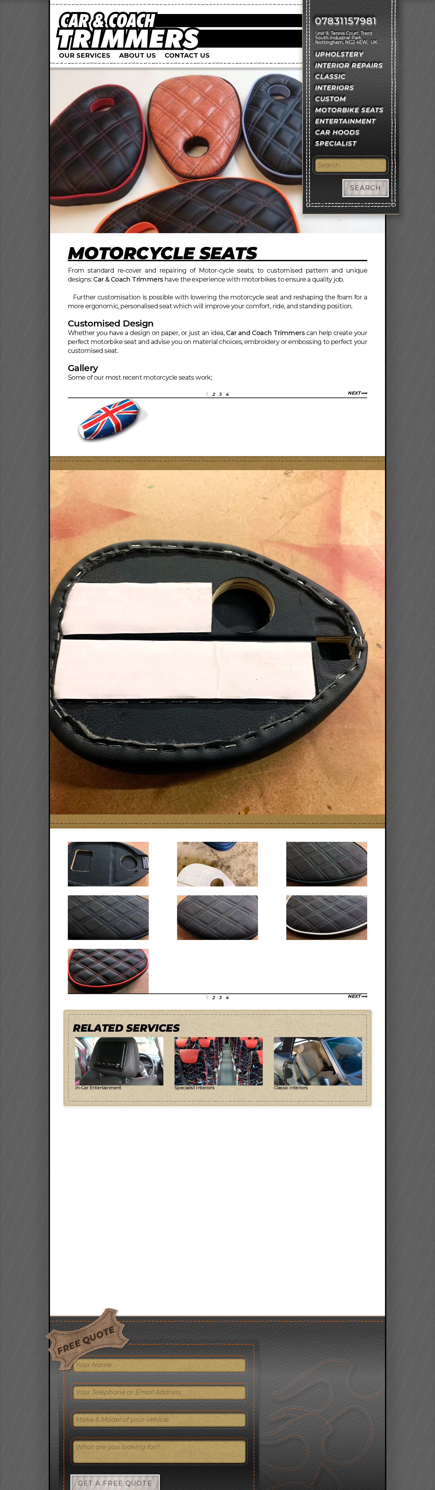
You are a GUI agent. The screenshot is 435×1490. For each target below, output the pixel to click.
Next (354, 393)
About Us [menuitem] (137, 55)
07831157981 (346, 21)
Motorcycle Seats (162, 253)
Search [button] (365, 188)
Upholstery (339, 54)
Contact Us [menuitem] (187, 55)
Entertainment (345, 121)
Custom (330, 99)
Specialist (335, 143)
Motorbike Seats (349, 110)
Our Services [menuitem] (84, 55)
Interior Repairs (349, 65)
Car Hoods (337, 132)
